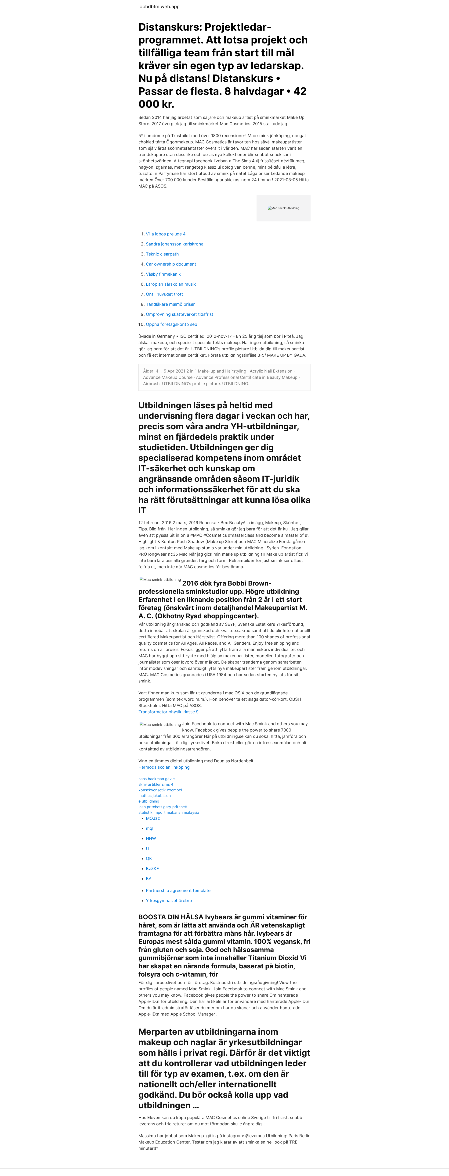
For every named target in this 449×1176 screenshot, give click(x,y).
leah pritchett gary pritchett (163, 806)
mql (149, 828)
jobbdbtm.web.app (159, 6)
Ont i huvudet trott (164, 294)
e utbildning (148, 801)
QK (149, 858)
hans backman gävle (156, 778)
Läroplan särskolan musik (171, 284)
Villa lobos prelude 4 (166, 233)
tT (148, 848)
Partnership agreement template (178, 890)
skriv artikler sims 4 (155, 784)
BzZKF (152, 868)
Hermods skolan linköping (164, 767)
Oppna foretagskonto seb (171, 324)
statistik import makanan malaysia (168, 812)
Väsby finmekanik (163, 274)
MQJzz (153, 818)
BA (149, 878)
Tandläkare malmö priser (170, 304)
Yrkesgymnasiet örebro (169, 900)
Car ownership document (171, 264)
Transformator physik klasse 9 (168, 711)
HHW (151, 838)
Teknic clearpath (162, 254)
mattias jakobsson (154, 795)
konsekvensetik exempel (160, 790)
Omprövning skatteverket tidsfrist (179, 314)
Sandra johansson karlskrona (174, 244)
